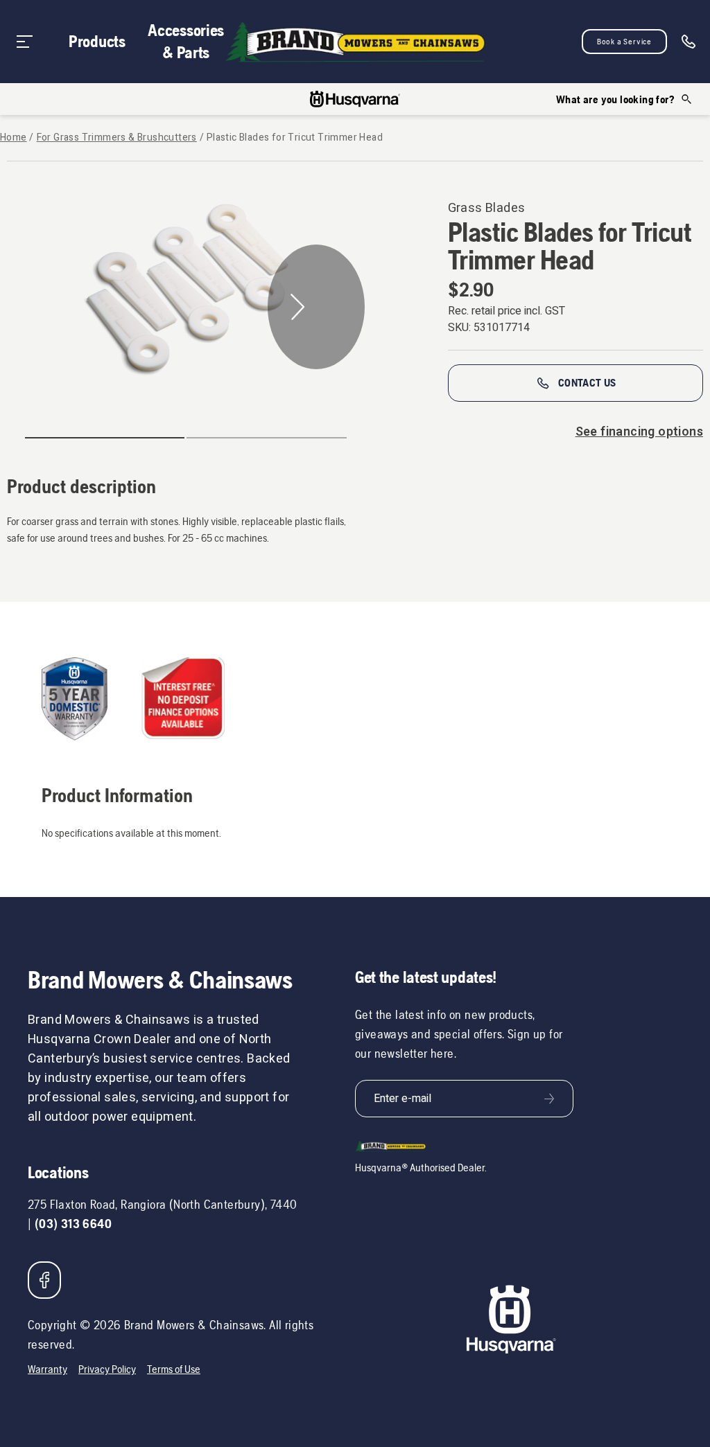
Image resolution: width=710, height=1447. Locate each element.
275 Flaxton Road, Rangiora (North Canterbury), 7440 (162, 1204)
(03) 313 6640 (73, 1223)
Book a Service (624, 41)
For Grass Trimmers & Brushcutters (117, 138)
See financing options (639, 432)
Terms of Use (173, 1369)
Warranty (47, 1369)
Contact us (587, 382)
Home (13, 138)
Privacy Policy (107, 1369)
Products (97, 41)
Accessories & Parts (186, 41)
